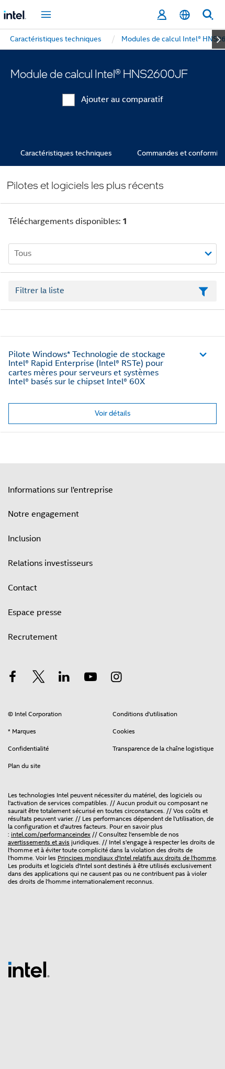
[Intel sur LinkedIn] (64, 678)
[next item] (218, 39)
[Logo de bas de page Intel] (29, 969)
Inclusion (24, 538)
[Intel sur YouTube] (90, 678)
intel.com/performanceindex (51, 834)
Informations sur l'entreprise (60, 490)
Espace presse (35, 612)
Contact (22, 588)
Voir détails (113, 413)
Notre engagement (43, 514)
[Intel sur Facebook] (12, 678)
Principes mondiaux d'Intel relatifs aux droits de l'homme (137, 858)
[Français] (185, 15)
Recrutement (33, 637)
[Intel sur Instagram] (116, 678)
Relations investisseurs (50, 563)
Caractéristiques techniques (66, 153)
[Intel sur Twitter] (39, 678)
